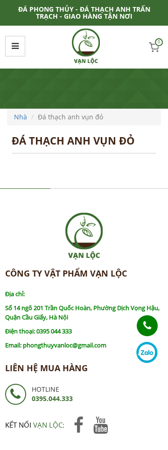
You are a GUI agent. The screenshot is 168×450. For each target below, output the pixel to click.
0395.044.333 (52, 398)
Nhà (20, 116)
